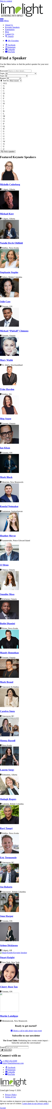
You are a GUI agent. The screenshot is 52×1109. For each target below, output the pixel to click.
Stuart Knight (7, 957)
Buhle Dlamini (7, 623)
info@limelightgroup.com (13, 1063)
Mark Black (6, 477)
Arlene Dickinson (9, 945)
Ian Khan (5, 448)
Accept (3, 1108)
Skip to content (6, 1)
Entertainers (10, 29)
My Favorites (13, 41)
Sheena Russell (7, 740)
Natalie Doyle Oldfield (11, 243)
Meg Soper (5, 418)
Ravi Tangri (6, 828)
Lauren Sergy (7, 769)
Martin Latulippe (9, 1016)
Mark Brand (6, 682)
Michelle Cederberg (10, 184)
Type (2, 76)
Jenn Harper (6, 916)
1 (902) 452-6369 (10, 1061)
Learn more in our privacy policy (35, 1103)
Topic (2, 73)
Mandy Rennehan (9, 652)
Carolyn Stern (7, 711)
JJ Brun (4, 565)
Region (3, 78)
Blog (7, 32)
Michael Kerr (7, 213)
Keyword (4, 71)
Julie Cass (5, 301)
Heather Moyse (8, 535)
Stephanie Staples (9, 272)
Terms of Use (10, 1097)
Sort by (6, 81)
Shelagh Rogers (8, 799)
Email (2, 1047)
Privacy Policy (11, 1095)
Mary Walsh (6, 360)
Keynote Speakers (12, 27)
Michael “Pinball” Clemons (14, 331)
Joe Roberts (6, 887)
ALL (5, 83)
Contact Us (9, 34)
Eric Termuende (8, 857)
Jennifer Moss (7, 594)
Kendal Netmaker (9, 506)
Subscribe (7, 1050)
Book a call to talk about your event (27, 1031)
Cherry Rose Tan (9, 986)
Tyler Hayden (7, 389)
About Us (9, 25)
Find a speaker (9, 152)
